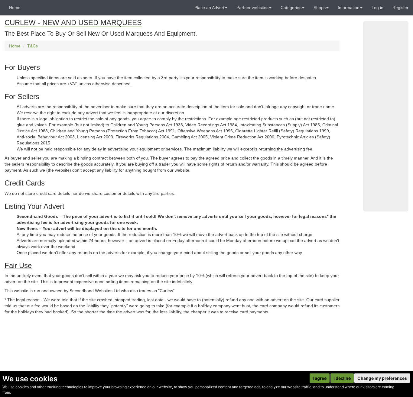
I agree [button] (320, 378)
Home (15, 7)
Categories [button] (291, 7)
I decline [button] (342, 378)
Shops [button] (320, 7)
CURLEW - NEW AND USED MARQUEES (73, 22)
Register (400, 7)
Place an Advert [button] (209, 7)
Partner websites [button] (252, 7)
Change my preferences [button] (382, 378)
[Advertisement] (385, 116)
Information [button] (348, 7)
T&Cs (32, 46)
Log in (377, 7)
